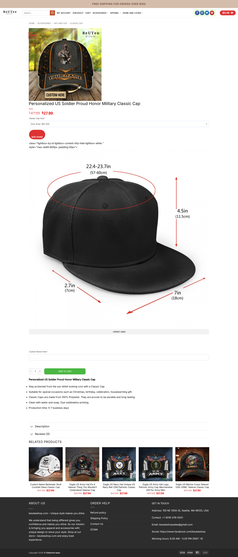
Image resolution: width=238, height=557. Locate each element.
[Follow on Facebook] (197, 13)
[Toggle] (32, 426)
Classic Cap (76, 23)
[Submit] (52, 12)
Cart (88, 13)
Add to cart (64, 371)
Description (42, 426)
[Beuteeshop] (10, 13)
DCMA (94, 529)
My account (64, 13)
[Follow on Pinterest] (212, 13)
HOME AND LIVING (132, 13)
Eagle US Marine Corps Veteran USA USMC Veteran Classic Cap (192, 486)
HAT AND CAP (60, 23)
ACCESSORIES (99, 13)
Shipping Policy (99, 518)
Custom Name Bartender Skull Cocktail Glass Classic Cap (45, 486)
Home (32, 23)
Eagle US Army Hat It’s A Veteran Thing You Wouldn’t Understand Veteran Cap (82, 487)
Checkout (78, 13)
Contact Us (96, 523)
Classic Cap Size (37, 118)
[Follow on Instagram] (202, 13)
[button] (228, 12)
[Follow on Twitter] (207, 13)
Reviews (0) (42, 434)
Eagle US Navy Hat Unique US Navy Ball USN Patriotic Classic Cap (119, 487)
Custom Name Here (38, 351)
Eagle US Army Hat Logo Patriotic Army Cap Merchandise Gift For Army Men (155, 487)
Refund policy (98, 512)
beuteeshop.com (38, 513)
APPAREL (114, 13)
